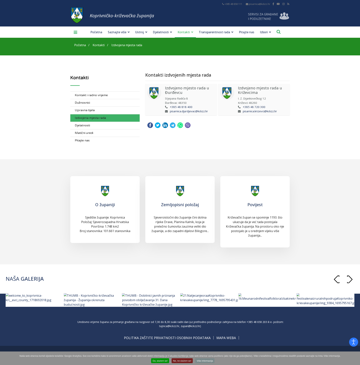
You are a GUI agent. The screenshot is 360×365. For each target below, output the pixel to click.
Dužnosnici (82, 103)
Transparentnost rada (214, 32)
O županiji (105, 204)
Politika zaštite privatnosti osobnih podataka (167, 337)
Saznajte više (117, 32)
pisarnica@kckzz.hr (259, 4)
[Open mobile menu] (74, 32)
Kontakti (184, 32)
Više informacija (205, 360)
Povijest (255, 204)
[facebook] (273, 4)
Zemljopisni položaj (180, 204)
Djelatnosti (161, 32)
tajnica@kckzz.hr (169, 326)
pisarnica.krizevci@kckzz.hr (260, 111)
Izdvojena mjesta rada (90, 118)
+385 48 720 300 (254, 107)
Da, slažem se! (160, 360)
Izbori (264, 32)
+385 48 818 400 (181, 107)
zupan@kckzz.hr (190, 326)
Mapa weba (226, 337)
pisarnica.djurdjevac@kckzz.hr (189, 111)
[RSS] (288, 4)
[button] (349, 279)
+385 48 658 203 (257, 322)
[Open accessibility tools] (353, 342)
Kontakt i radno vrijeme (91, 95)
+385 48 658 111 (233, 4)
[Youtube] (278, 4)
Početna (96, 32)
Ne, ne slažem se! (182, 360)
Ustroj (139, 32)
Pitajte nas (246, 32)
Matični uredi (84, 133)
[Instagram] (283, 4)
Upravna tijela (85, 110)
